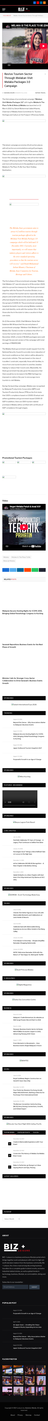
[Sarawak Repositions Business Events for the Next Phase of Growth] (24, 630)
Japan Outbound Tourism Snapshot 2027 (27, 748)
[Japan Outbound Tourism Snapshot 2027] (6, 747)
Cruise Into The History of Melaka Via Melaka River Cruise (28, 1154)
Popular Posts (24, 1132)
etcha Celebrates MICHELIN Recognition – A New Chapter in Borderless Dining (28, 864)
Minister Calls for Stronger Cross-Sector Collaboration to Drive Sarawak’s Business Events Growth (22, 681)
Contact (37, 1415)
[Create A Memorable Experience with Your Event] (6, 1141)
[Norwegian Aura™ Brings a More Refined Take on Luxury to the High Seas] (6, 851)
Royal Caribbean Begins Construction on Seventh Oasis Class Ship (27, 1079)
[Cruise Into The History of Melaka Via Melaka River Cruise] (6, 1153)
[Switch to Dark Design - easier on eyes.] (44, 9)
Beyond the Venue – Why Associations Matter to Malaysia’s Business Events (29, 723)
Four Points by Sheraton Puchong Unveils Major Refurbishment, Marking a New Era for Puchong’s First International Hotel (29, 1092)
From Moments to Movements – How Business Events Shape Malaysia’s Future (27, 1044)
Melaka (6, 557)
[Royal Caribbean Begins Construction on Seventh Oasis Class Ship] (6, 1078)
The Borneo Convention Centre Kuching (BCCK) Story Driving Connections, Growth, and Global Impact (28, 1106)
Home (15, 15)
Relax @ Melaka (9, 561)
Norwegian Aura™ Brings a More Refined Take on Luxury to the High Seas (29, 853)
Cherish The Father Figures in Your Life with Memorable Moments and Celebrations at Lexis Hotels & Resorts (28, 915)
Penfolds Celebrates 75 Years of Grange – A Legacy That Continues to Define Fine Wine (28, 841)
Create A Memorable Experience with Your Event (28, 1143)
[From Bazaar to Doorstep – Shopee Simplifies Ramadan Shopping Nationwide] (6, 940)
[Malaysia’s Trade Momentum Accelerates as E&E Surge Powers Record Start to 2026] (6, 1017)
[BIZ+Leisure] (24, 9)
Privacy (20, 1415)
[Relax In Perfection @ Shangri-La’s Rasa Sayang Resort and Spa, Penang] (6, 1165)
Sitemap (28, 1415)
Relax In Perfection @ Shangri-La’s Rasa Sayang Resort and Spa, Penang (27, 1166)
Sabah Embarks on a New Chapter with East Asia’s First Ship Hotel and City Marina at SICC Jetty (29, 877)
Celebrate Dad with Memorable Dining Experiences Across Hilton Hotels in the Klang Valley (29, 929)
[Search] (40, 9)
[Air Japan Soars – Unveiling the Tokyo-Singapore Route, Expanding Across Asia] (6, 1324)
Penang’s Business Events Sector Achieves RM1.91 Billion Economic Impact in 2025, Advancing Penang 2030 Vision (28, 1031)
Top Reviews (9, 1132)
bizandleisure (9, 93)
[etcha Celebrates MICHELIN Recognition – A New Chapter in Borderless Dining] (6, 863)
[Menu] (3, 9)
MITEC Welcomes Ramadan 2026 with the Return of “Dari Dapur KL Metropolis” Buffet (28, 953)
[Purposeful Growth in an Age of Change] (6, 759)
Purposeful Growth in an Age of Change (27, 759)
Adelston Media (30, 1408)
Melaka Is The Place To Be (21, 557)
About (12, 1415)
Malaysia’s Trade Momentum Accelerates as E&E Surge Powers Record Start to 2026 (28, 1018)
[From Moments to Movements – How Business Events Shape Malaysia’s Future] (6, 1043)
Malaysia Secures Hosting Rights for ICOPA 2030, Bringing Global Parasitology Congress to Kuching (22, 612)
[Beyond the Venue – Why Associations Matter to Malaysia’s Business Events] (6, 722)
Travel (43, 93)
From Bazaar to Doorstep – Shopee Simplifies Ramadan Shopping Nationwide (29, 941)
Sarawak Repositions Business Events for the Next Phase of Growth (22, 646)
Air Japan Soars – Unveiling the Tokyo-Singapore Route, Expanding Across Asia (27, 1326)
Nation (37, 93)
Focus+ (36, 1132)
